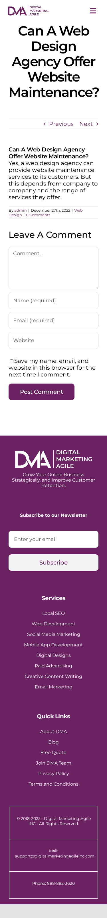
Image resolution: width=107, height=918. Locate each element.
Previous (61, 123)
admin (20, 210)
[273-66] (28, 8)
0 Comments (38, 215)
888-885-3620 (61, 883)
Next (86, 123)
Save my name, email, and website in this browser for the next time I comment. (52, 367)
